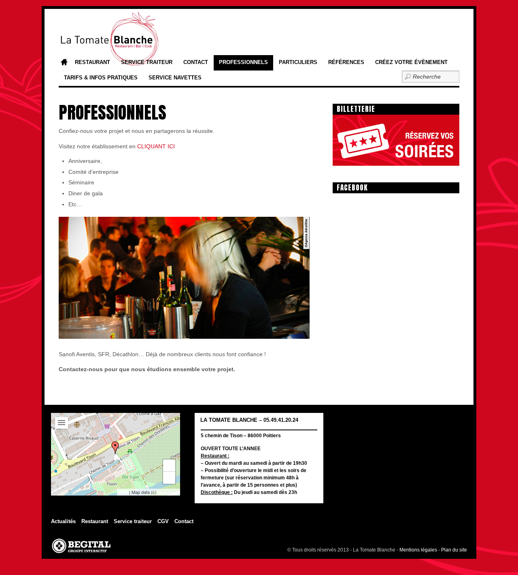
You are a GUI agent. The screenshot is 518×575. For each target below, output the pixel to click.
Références (346, 62)
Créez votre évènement (411, 62)
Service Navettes (175, 78)
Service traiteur (146, 62)
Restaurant (92, 62)
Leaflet (123, 492)
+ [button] (169, 465)
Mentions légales (418, 550)
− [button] (169, 477)
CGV (163, 521)
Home (64, 63)
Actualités (63, 521)
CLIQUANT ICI (156, 146)
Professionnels (243, 62)
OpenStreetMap (167, 492)
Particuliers (298, 62)
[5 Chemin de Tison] (115, 447)
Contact (195, 62)
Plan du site (454, 550)
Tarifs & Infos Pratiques (101, 78)
